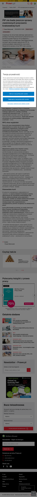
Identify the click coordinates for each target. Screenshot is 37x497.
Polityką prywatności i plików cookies (18, 89)
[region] (18, 88)
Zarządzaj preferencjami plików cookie (18, 103)
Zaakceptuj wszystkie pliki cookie (18, 99)
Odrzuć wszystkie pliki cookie (18, 94)
